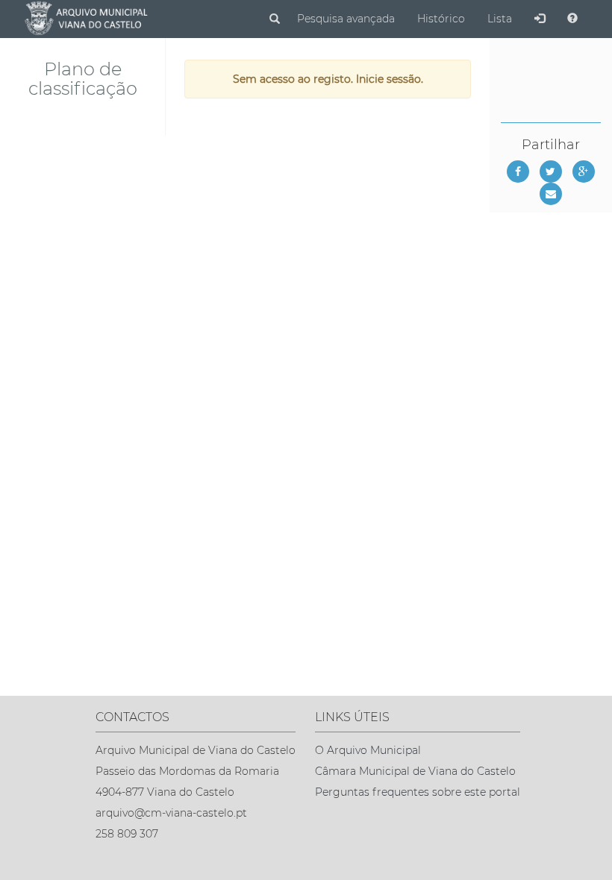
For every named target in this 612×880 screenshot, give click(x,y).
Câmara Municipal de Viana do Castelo (415, 771)
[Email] (551, 194)
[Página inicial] (85, 18)
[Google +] (583, 171)
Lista (499, 18)
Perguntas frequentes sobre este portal (417, 792)
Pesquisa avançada (346, 18)
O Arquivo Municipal (368, 750)
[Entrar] (539, 18)
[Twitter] (551, 171)
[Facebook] (518, 171)
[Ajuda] (572, 18)
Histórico (441, 18)
